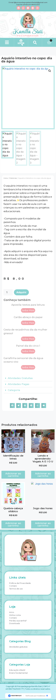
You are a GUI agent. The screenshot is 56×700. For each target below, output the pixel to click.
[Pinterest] (33, 8)
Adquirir (21, 292)
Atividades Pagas (18, 384)
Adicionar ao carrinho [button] (13, 474)
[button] (7, 42)
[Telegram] (28, 8)
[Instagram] (37, 8)
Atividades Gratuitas (20, 378)
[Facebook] (19, 8)
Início (6, 178)
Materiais (13, 178)
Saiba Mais (28, 310)
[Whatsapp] (23, 8)
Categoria (14, 390)
